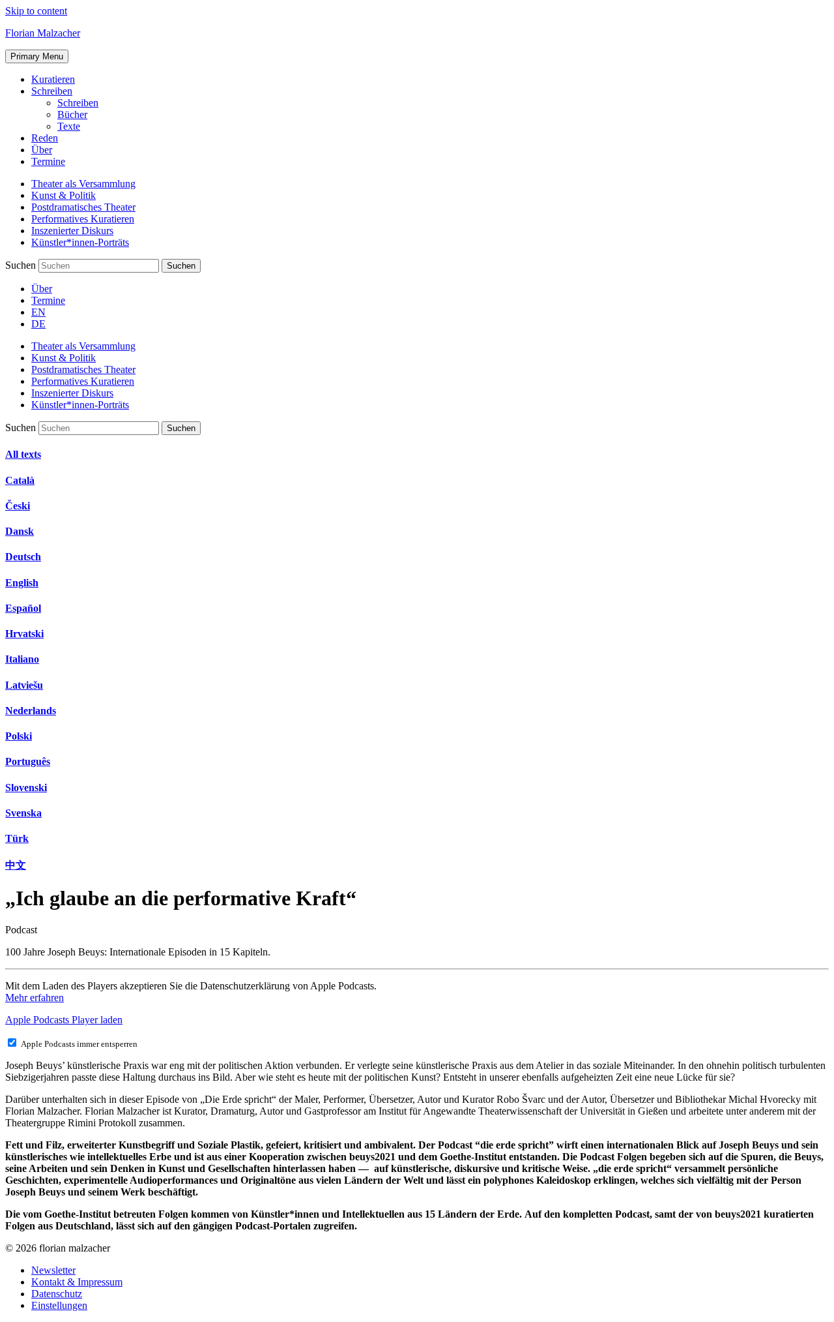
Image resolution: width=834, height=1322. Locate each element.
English (21, 582)
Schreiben (51, 91)
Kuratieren (53, 79)
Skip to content (36, 10)
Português (27, 761)
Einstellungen (59, 1305)
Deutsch (23, 556)
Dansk (19, 531)
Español (23, 608)
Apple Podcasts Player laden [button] (63, 1019)
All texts (23, 454)
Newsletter (53, 1270)
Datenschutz (56, 1293)
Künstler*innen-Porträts (80, 242)
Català (20, 480)
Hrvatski (24, 633)
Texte (68, 126)
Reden (44, 137)
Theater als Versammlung (83, 183)
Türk (17, 838)
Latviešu (24, 685)
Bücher (72, 114)
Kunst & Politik (63, 195)
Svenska (23, 813)
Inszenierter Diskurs (72, 230)
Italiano (22, 659)
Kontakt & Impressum (76, 1281)
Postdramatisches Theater (83, 207)
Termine (48, 161)
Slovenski (26, 787)
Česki (17, 505)
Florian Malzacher (42, 32)
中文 (15, 865)
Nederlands (30, 710)
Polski (18, 736)
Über (41, 149)
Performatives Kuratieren (82, 218)
